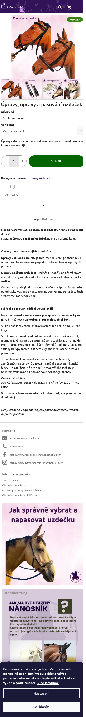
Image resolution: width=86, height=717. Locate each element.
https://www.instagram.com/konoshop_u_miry (36, 463)
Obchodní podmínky (13, 485)
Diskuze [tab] (47, 219)
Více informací (48, 682)
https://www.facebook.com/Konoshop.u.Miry (35, 454)
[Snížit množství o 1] (5, 161)
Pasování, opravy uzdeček (33, 178)
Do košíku (57, 161)
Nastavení (41, 693)
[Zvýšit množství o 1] (22, 161)
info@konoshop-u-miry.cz (24, 438)
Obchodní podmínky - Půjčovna (19, 495)
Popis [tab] (37, 219)
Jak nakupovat (10, 480)
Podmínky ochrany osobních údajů (21, 490)
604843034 (16, 446)
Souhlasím (41, 706)
